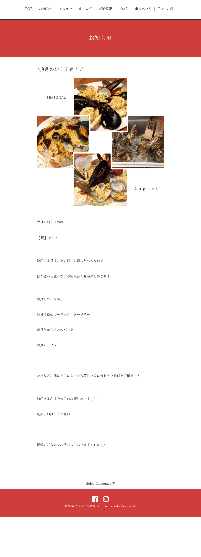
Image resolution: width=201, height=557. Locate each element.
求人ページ (143, 9)
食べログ (85, 9)
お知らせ (45, 9)
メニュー (65, 9)
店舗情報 (105, 9)
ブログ (123, 9)
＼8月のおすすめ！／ (60, 69)
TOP (28, 9)
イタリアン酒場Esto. (89, 506)
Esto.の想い (167, 9)
